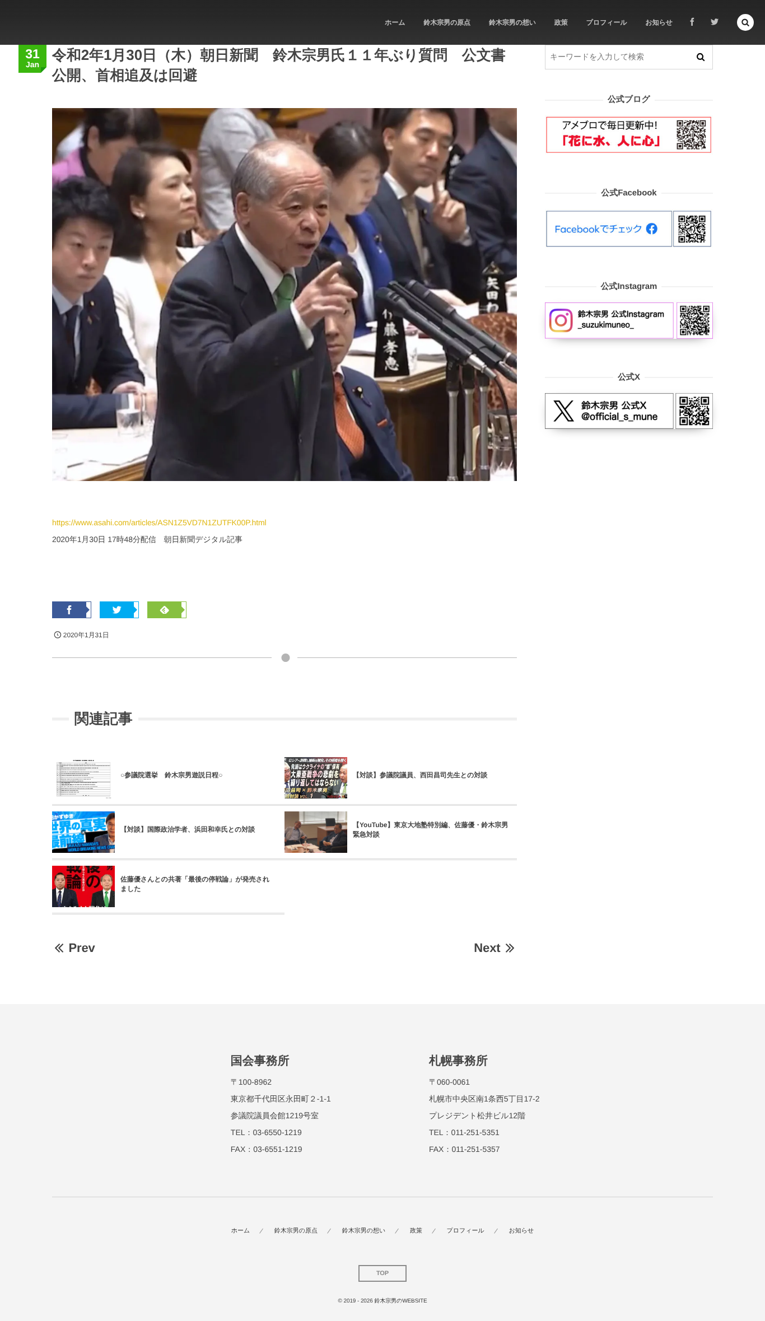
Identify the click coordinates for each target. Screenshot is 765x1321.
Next (487, 948)
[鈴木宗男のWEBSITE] (51, 22)
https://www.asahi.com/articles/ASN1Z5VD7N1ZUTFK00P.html (159, 522)
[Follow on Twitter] (714, 22)
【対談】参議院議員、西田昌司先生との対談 (420, 775)
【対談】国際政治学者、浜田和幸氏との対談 (187, 829)
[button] (745, 22)
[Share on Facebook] (692, 22)
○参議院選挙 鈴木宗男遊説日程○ (171, 775)
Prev (81, 948)
